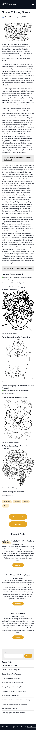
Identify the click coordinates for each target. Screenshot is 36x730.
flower (26, 501)
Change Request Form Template (12, 687)
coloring (16, 501)
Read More (18, 565)
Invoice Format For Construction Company (16, 700)
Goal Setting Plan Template (11, 678)
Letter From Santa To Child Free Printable (18, 541)
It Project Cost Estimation (10, 708)
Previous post (18, 517)
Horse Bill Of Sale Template (11, 670)
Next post (18, 524)
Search (6, 652)
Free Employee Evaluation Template (13, 712)
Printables (7, 501)
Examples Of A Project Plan (11, 695)
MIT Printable (9, 4)
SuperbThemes (31, 727)
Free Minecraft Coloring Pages (18, 575)
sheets (5, 506)
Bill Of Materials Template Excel (12, 682)
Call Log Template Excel (9, 665)
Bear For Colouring (18, 613)
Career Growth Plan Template (11, 674)
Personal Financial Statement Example (14, 704)
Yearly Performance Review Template (14, 691)
